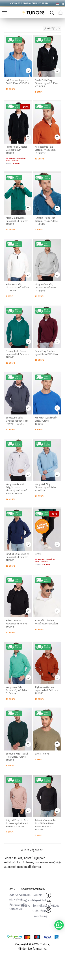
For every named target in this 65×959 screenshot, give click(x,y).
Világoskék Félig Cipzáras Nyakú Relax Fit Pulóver (45, 487)
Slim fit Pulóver (42, 753)
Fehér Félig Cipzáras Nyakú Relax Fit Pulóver (46, 622)
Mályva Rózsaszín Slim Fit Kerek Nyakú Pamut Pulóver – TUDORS (17, 823)
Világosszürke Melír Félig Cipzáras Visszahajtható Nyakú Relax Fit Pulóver (16, 489)
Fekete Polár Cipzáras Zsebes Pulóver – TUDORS (16, 150)
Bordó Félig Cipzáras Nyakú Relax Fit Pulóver (46, 353)
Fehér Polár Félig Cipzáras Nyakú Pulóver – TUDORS (17, 287)
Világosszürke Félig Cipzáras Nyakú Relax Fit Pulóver (45, 287)
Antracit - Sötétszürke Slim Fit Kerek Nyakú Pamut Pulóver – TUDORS (45, 825)
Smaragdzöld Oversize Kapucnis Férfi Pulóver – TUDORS (17, 354)
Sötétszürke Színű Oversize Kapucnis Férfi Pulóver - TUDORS (17, 420)
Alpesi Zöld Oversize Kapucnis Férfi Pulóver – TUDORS (17, 221)
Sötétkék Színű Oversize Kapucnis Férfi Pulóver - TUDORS (17, 557)
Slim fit (38, 554)
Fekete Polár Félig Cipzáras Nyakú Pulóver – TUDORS (46, 83)
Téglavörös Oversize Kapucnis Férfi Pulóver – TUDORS (46, 690)
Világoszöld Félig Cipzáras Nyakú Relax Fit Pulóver (16, 690)
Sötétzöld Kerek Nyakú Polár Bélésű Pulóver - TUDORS (17, 756)
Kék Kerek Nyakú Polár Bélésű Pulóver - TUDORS (46, 420)
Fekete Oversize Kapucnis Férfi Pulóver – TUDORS (17, 623)
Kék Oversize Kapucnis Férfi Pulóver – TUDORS (17, 82)
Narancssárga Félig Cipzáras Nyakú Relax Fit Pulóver (45, 150)
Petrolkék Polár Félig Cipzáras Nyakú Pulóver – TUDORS (46, 221)
